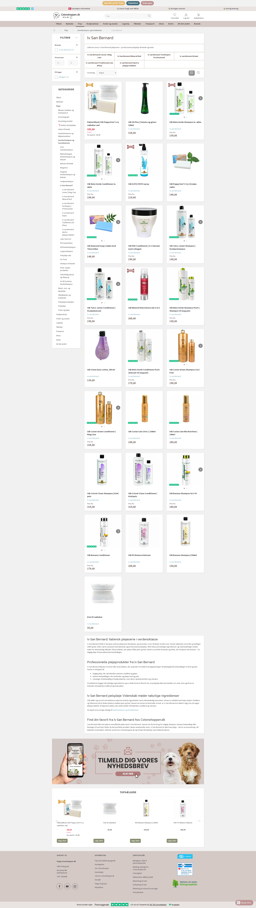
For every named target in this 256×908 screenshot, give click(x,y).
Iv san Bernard (134, 129)
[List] (198, 73)
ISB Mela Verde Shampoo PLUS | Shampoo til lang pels (184, 309)
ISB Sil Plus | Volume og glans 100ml (142, 123)
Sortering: (91, 72)
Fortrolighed (137, 873)
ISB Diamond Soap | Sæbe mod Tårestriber (101, 247)
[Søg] (149, 16)
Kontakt (98, 880)
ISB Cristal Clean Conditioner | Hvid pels (142, 495)
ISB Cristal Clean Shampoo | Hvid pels (102, 495)
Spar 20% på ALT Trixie (113, 3)
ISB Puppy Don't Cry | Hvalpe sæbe (183, 185)
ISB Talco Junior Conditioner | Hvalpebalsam (101, 309)
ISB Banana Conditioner (98, 555)
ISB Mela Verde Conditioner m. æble (101, 185)
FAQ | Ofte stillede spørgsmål (105, 861)
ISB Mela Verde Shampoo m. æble (185, 122)
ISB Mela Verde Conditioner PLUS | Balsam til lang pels (144, 371)
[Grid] (192, 73)
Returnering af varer (140, 881)
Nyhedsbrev (99, 887)
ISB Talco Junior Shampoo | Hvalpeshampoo (182, 247)
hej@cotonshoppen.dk (66, 861)
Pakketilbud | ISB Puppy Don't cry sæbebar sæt (103, 123)
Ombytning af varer (140, 885)
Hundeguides (99, 864)
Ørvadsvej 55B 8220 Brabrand (62, 871)
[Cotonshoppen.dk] (66, 16)
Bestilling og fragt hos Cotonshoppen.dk (140, 868)
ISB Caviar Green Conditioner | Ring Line (101, 433)
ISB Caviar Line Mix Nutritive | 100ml (183, 433)
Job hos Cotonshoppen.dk (104, 876)
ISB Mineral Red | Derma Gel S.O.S (144, 307)
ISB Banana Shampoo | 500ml (183, 555)
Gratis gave (147, 3)
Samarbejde (99, 872)
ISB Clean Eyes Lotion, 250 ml (101, 369)
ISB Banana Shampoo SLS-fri (183, 493)
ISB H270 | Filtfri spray (138, 184)
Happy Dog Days (101, 884)
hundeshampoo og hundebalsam (126, 710)
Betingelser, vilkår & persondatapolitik (140, 862)
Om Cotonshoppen (102, 868)
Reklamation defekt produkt (143, 877)
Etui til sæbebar (94, 617)
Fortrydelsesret (138, 892)
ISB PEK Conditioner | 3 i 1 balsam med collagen (144, 247)
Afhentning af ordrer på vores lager (145, 888)
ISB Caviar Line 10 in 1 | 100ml (142, 431)
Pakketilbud (133, 3)
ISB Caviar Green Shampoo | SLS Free (184, 371)
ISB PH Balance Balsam (139, 555)
